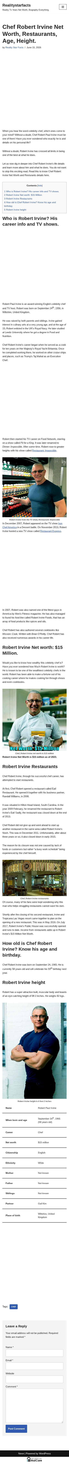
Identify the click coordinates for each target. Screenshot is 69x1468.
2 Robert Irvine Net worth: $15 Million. (23, 195)
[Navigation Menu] (63, 7)
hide (40, 185)
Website (10, 1373)
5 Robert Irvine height (15, 209)
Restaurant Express (50, 531)
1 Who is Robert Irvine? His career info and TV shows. (31, 191)
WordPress (45, 1453)
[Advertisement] (34, 93)
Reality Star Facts (14, 47)
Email (9, 1360)
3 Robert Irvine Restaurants (18, 198)
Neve (21, 1453)
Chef (13, 1307)
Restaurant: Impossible (44, 450)
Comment (12, 1386)
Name (10, 1347)
